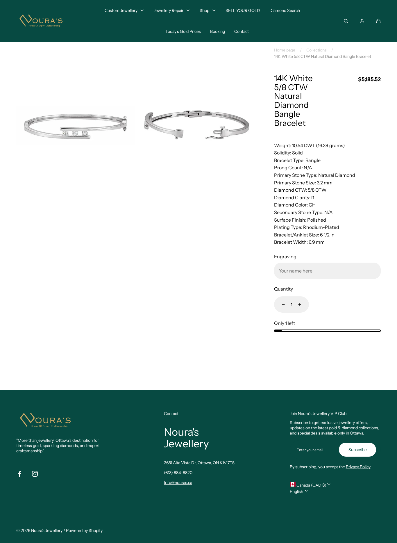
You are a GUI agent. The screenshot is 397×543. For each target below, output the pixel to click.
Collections (316, 50)
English (297, 491)
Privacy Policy (358, 466)
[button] (378, 21)
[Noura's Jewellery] (41, 21)
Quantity (283, 289)
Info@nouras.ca (178, 482)
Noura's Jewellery (46, 530)
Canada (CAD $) (311, 485)
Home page (284, 50)
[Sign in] (362, 21)
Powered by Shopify (84, 530)
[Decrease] (280, 304)
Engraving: (286, 256)
